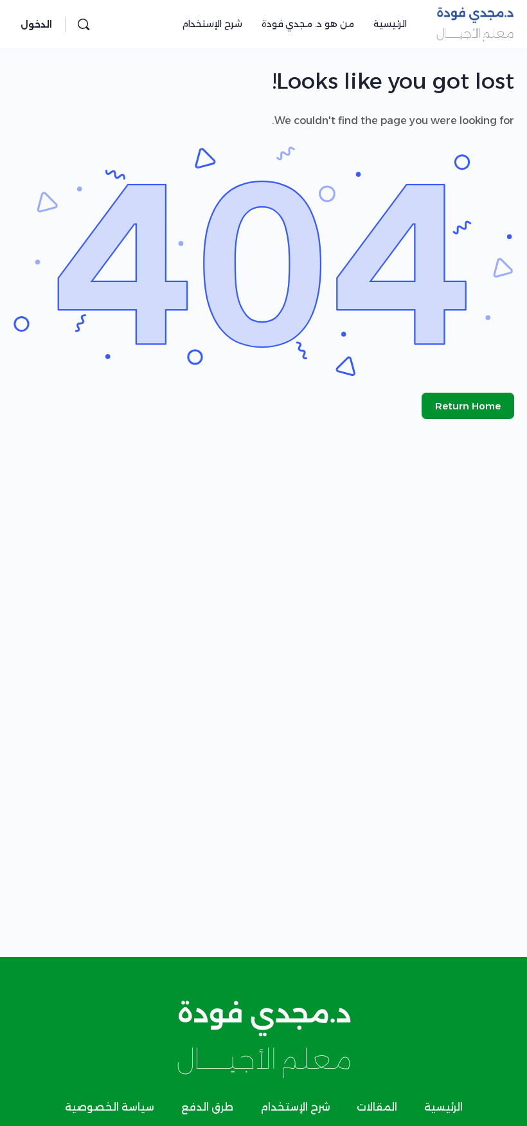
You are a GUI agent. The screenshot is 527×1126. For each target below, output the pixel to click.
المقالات (377, 1107)
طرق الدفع (207, 1107)
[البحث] (83, 24)
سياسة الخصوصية (109, 1107)
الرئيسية (443, 1107)
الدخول (36, 24)
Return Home (468, 406)
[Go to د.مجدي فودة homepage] (475, 22)
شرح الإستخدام (295, 1107)
